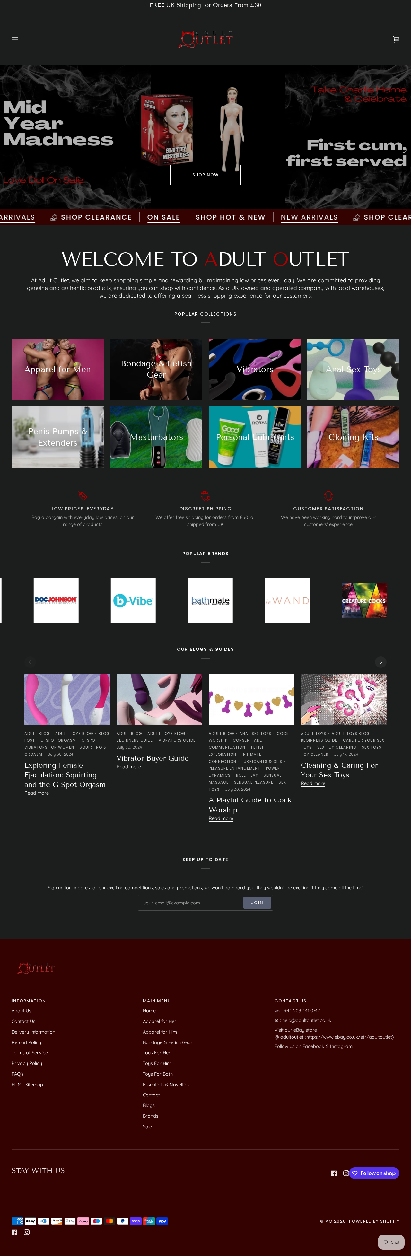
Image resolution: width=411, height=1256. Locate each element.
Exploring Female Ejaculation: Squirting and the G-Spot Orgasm (65, 775)
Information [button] (29, 1001)
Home (149, 1010)
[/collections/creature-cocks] (299, 600)
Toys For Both (158, 1074)
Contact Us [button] (291, 1001)
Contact (151, 1095)
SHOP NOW (205, 175)
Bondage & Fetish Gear (168, 1042)
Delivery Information (33, 1032)
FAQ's (18, 1074)
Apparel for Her (159, 1021)
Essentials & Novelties (166, 1084)
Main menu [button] (157, 1001)
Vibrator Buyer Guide (153, 758)
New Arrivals (259, 217)
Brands (150, 1116)
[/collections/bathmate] (145, 600)
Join (257, 903)
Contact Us (23, 1021)
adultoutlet (292, 1037)
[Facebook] (334, 1173)
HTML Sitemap (27, 1084)
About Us (21, 1010)
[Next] (381, 662)
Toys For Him (157, 1063)
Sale (147, 1126)
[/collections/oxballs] (376, 601)
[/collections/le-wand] (222, 600)
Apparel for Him (160, 1032)
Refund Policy (26, 1042)
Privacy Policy (27, 1063)
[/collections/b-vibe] (68, 600)
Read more (36, 793)
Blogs (149, 1105)
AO (329, 1221)
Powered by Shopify (374, 1221)
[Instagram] (346, 1173)
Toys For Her (157, 1053)
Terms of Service (30, 1053)
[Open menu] (21, 39)
